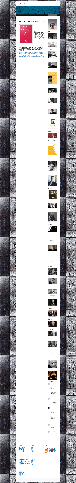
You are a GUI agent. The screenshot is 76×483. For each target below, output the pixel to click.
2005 (32, 467)
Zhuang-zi (43, 56)
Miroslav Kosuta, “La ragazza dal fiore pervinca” (53, 410)
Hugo (20, 54)
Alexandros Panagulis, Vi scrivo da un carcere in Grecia (53, 386)
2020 (32, 453)
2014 (32, 458)
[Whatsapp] (47, 451)
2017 (32, 455)
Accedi (46, 445)
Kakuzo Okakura (27, 54)
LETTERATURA (21, 460)
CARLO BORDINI (21, 453)
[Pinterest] (53, 449)
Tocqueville (38, 56)
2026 (32, 447)
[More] (46, 452)
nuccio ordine (37, 55)
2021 (32, 452)
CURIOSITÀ (20, 455)
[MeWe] (54, 449)
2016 (32, 456)
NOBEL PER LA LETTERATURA (23, 465)
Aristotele (35, 52)
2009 (32, 463)
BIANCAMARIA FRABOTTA (23, 452)
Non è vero (20, 55)
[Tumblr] (51, 451)
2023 (32, 450)
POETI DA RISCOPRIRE (22, 470)
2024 (32, 449)
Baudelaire (24, 53)
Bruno (30, 53)
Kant (30, 54)
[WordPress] (53, 451)
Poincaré (27, 56)
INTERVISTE (21, 458)
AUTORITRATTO (21, 451)
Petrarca (40, 55)
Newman (43, 54)
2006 (32, 466)
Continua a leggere (22, 50)
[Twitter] (49, 449)
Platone (23, 56)
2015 (32, 457)
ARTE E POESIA (21, 450)
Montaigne (38, 54)
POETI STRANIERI (21, 472)
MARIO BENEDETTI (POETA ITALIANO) (24, 463)
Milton (36, 54)
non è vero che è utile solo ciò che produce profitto (28, 55)
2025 (32, 448)
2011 (32, 461)
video (20, 475)
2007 (32, 465)
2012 (32, 460)
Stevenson (35, 56)
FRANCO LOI (21, 456)
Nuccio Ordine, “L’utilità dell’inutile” (29, 21)
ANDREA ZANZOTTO (22, 448)
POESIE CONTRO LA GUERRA (23, 469)
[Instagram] (47, 449)
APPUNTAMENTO (21, 449)
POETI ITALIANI (21, 471)
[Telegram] (55, 451)
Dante (40, 53)
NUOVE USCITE (21, 467)
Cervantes (38, 53)
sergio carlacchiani (53, 431)
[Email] (49, 451)
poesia (25, 56)
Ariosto (32, 52)
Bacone (37, 52)
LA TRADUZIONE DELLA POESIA (23, 459)
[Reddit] (51, 449)
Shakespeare (32, 56)
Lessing (34, 54)
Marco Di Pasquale (53, 407)
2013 (32, 459)
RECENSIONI (21, 473)
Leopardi (32, 54)
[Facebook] (46, 449)
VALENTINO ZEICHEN (22, 474)
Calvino (32, 53)
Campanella (34, 53)
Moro (40, 54)
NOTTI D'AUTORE (21, 466)
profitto (29, 56)
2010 (32, 462)
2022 (32, 451)
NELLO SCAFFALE (25, 52)
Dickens (42, 53)
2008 (32, 464)
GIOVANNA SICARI (21, 457)
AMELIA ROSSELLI (22, 447)
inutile (21, 54)
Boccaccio (27, 53)
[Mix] (46, 451)
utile (40, 56)
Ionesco (24, 54)
